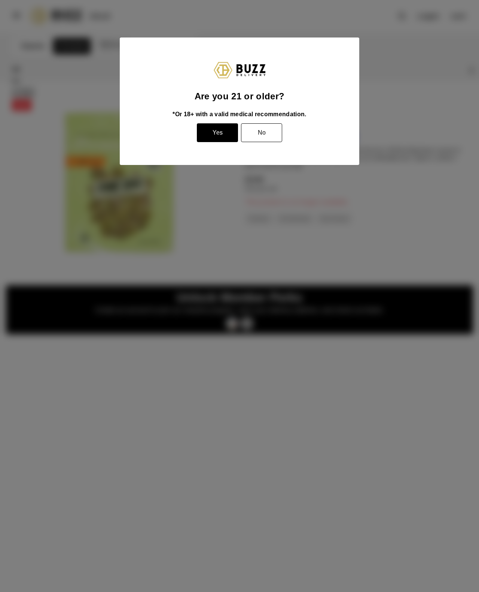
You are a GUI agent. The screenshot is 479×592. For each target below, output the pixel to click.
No (262, 132)
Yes (218, 132)
